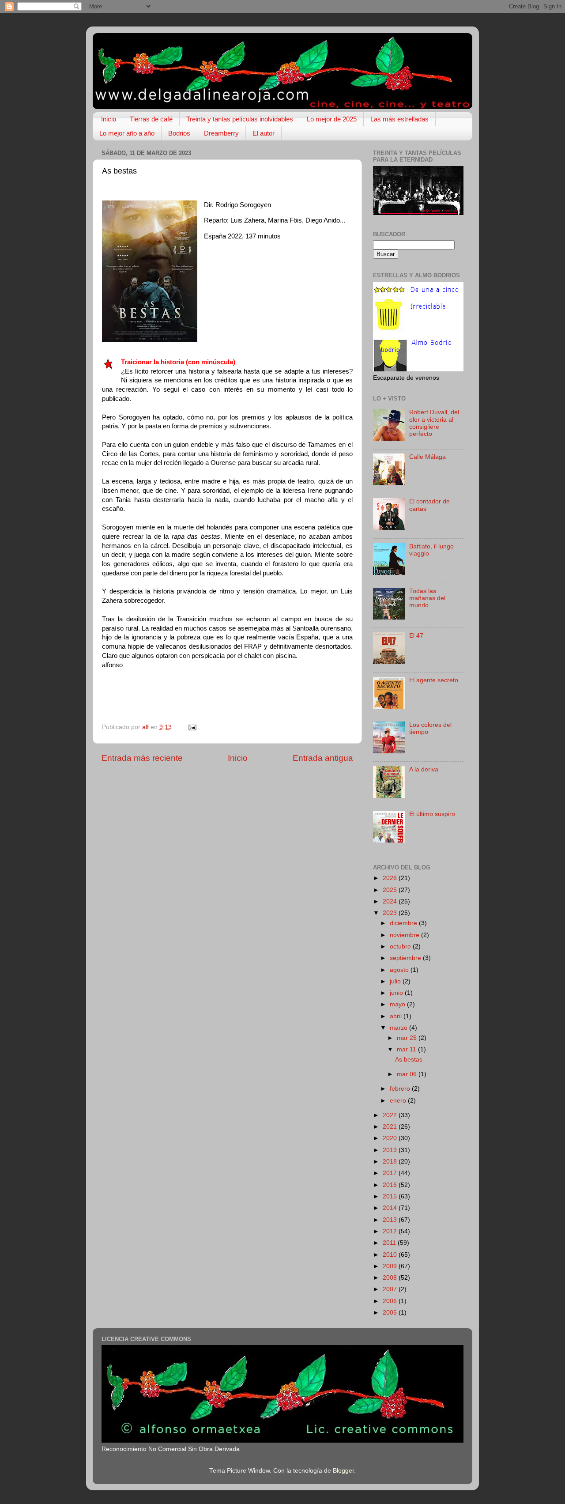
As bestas (408, 1059)
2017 (391, 1173)
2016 (391, 1185)
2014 (391, 1208)
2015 (391, 1196)
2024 (391, 901)
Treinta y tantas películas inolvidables (239, 119)
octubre (401, 946)
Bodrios (179, 133)
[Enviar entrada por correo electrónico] (191, 727)
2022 (391, 1115)
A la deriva (423, 769)
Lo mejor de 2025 (332, 119)
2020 (391, 1138)
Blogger (343, 1470)
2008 (391, 1277)
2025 (391, 890)
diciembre (404, 923)
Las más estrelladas (399, 119)
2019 (391, 1150)
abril (396, 1016)
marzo (399, 1027)
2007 (391, 1289)
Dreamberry (221, 133)
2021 (391, 1126)
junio (397, 993)
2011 (390, 1242)
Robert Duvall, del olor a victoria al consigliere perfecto (434, 423)
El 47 (416, 635)
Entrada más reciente (142, 758)
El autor (263, 133)
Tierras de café (151, 119)
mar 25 (407, 1038)
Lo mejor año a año (126, 133)
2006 (391, 1301)
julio (396, 981)
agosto (400, 970)
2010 (391, 1254)
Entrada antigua (323, 758)
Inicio (108, 119)
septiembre (406, 958)
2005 (391, 1312)
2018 (391, 1161)
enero (399, 1100)
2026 (391, 878)
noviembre (405, 935)
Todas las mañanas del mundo (427, 598)
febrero (401, 1088)
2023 (391, 913)
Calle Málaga (427, 456)
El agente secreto (433, 680)
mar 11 (407, 1049)
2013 (391, 1220)
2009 (391, 1266)
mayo (398, 1004)
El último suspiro (432, 814)
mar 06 (407, 1074)
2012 (391, 1231)
